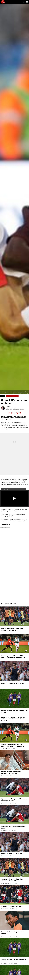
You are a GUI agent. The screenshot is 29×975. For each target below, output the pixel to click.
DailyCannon (5, 830)
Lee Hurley (8, 406)
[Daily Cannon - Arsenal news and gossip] (3, 2)
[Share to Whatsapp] (14, 413)
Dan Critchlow (6, 775)
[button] (23, 2)
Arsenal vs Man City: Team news (12, 683)
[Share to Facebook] (9, 413)
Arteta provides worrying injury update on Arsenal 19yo (12, 629)
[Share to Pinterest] (20, 413)
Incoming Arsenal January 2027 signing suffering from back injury (13, 656)
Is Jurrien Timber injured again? (12, 906)
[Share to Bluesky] (12, 413)
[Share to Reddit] (17, 413)
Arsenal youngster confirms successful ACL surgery (11, 772)
